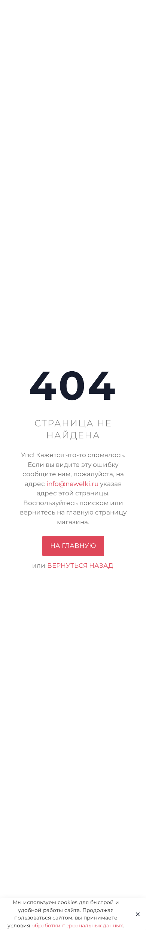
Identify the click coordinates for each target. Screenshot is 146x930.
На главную (73, 545)
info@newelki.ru (72, 484)
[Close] (135, 914)
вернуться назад (80, 565)
